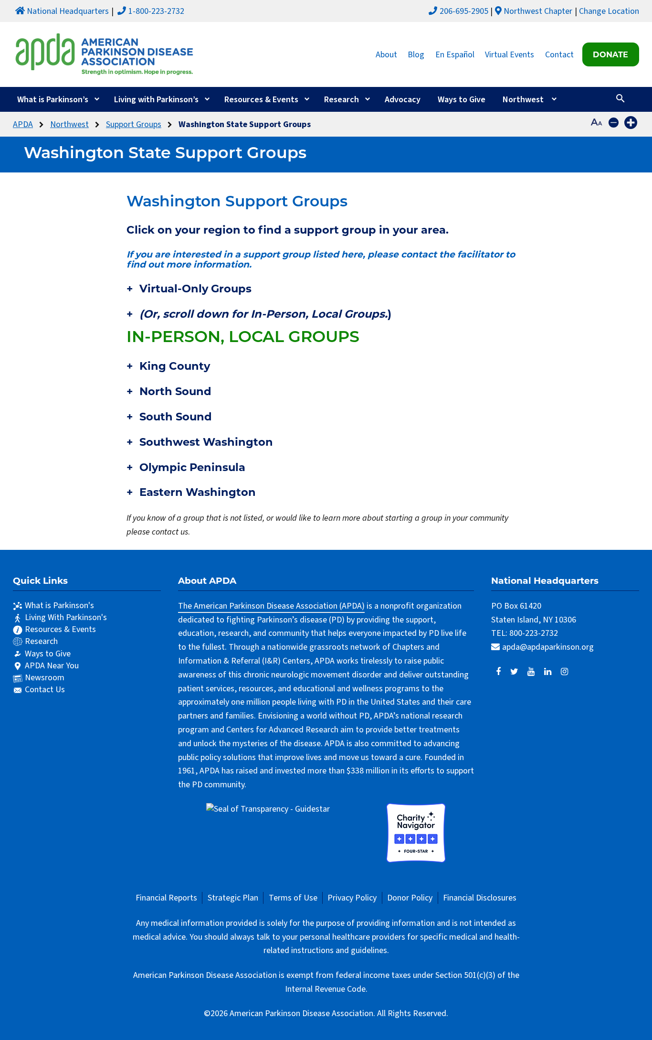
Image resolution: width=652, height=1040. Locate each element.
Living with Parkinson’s (156, 100)
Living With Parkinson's (66, 617)
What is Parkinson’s (52, 100)
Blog (416, 54)
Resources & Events (261, 100)
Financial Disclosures (479, 898)
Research (341, 100)
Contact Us (45, 690)
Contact (559, 54)
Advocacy (403, 100)
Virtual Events (509, 54)
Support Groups (133, 124)
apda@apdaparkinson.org (548, 647)
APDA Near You (52, 666)
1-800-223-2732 (156, 11)
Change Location (609, 11)
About (386, 54)
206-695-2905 (464, 11)
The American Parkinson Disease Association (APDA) (271, 606)
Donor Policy (409, 898)
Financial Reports (166, 898)
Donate (610, 54)
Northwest (523, 100)
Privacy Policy (352, 898)
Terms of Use (293, 898)
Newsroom (44, 678)
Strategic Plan (233, 898)
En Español (454, 54)
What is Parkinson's (59, 605)
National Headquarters (68, 11)
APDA (23, 124)
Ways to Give (461, 100)
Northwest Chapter (538, 11)
